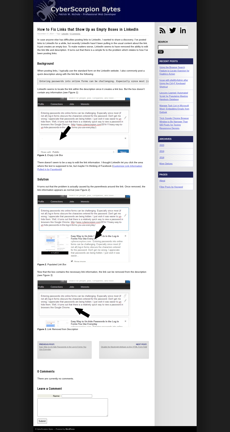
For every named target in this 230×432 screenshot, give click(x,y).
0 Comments (75, 34)
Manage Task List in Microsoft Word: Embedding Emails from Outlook (174, 108)
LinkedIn (64, 34)
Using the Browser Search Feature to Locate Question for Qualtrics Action (174, 70)
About (162, 180)
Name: (56, 396)
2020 (161, 145)
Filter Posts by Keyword (171, 187)
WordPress (70, 429)
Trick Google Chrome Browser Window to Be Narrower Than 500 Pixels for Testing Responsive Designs (174, 123)
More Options (166, 163)
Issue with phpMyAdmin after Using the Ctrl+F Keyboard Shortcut (173, 83)
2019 (161, 151)
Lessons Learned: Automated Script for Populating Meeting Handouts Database (173, 96)
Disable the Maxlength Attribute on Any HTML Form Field (124, 347)
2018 (161, 157)
